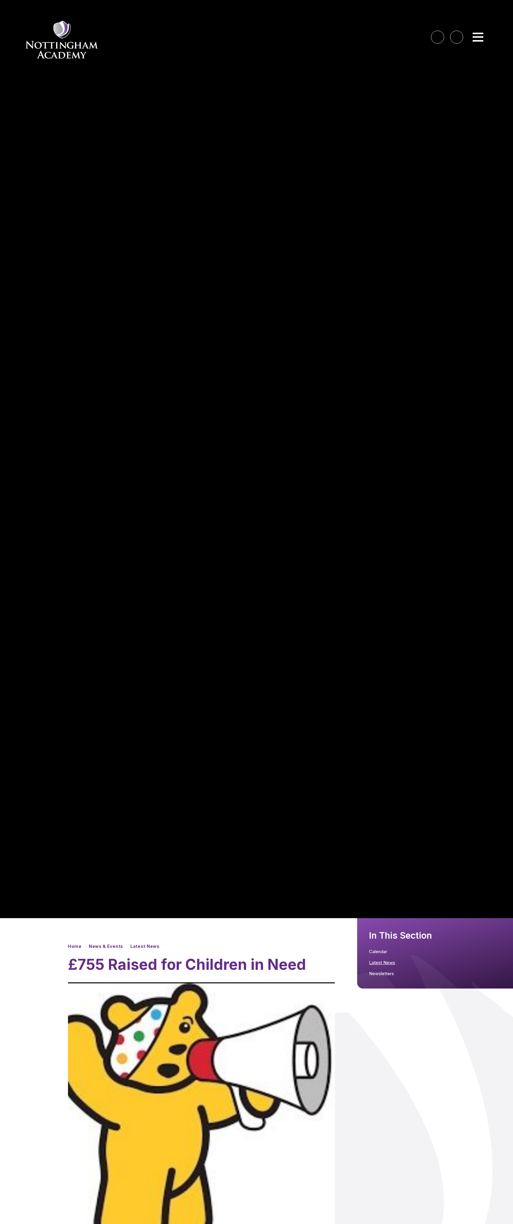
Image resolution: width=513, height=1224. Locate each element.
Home (75, 946)
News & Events (106, 946)
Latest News (145, 946)
